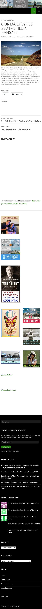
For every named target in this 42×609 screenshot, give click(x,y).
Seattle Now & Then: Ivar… (30, 510)
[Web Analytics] (4, 597)
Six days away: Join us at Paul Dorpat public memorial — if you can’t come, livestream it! (20, 467)
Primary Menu (39, 11)
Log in (3, 575)
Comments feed (7, 584)
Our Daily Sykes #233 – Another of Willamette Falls (21, 119)
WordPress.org (6, 588)
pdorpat (16, 37)
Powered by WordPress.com (10, 606)
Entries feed (5, 580)
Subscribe (6, 447)
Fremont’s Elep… (14, 530)
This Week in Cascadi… (16, 523)
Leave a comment (26, 37)
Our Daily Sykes (7, 20)
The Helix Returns (34, 523)
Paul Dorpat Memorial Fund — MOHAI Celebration (19, 482)
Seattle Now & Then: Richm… (29, 503)
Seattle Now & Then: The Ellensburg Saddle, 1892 (19, 472)
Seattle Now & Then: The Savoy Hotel (16, 128)
